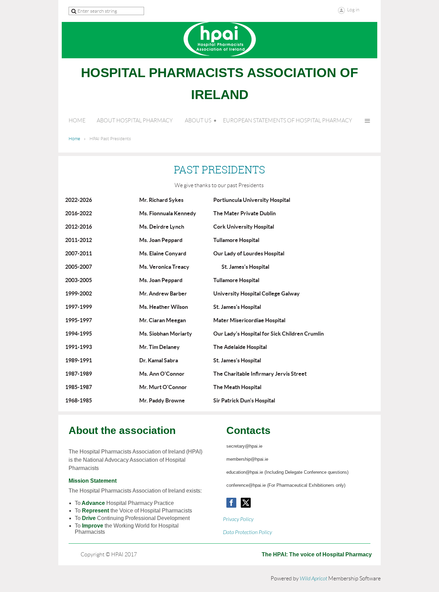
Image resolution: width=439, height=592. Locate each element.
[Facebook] (231, 503)
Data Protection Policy (247, 532)
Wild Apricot (313, 579)
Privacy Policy (238, 519)
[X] (246, 503)
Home (74, 138)
